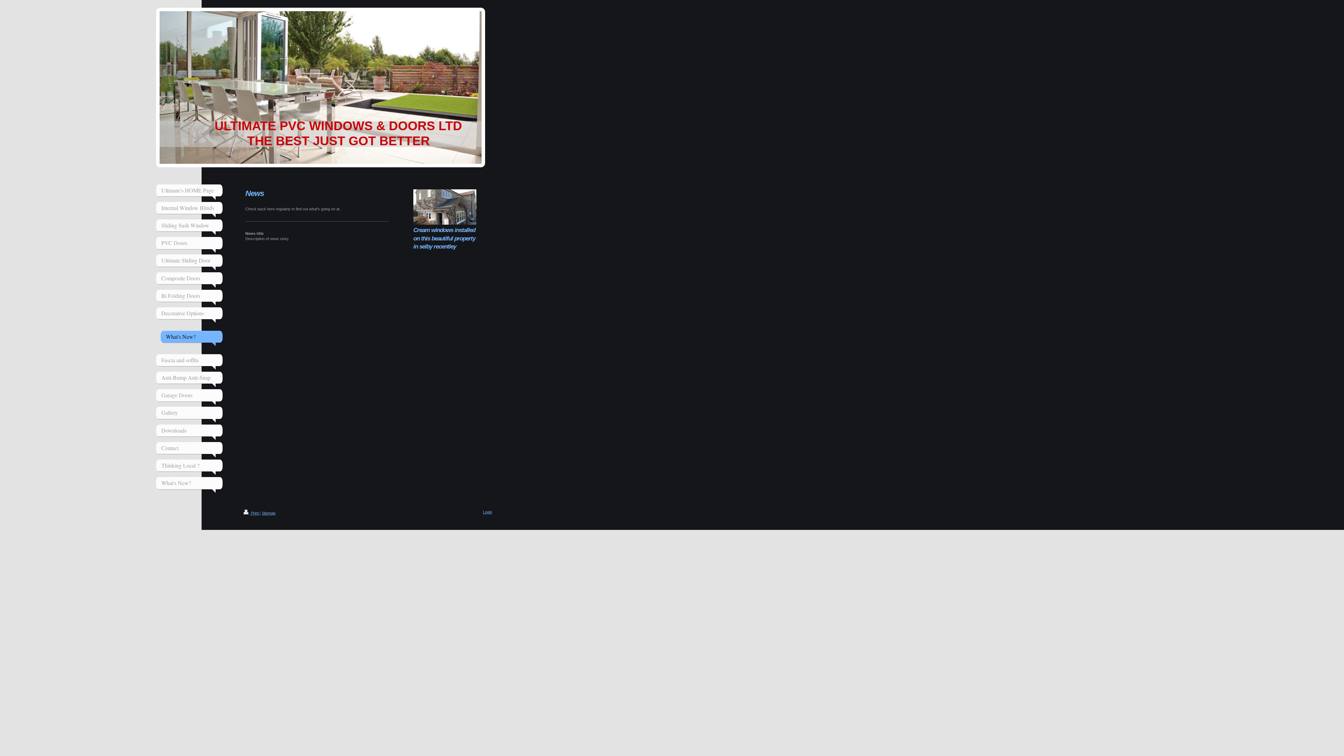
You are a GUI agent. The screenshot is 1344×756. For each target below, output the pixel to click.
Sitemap (268, 513)
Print (255, 513)
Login (487, 512)
